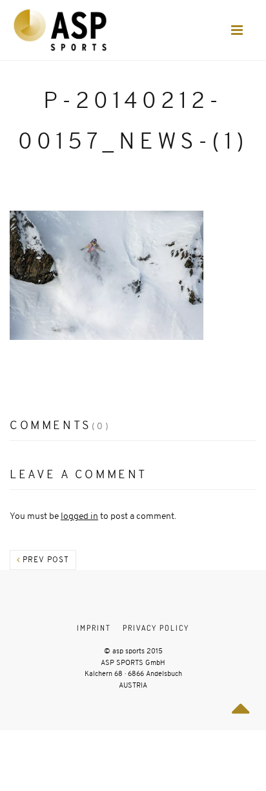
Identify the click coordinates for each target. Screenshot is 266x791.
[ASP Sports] (60, 30)
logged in (79, 516)
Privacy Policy (156, 628)
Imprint (94, 628)
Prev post (44, 559)
